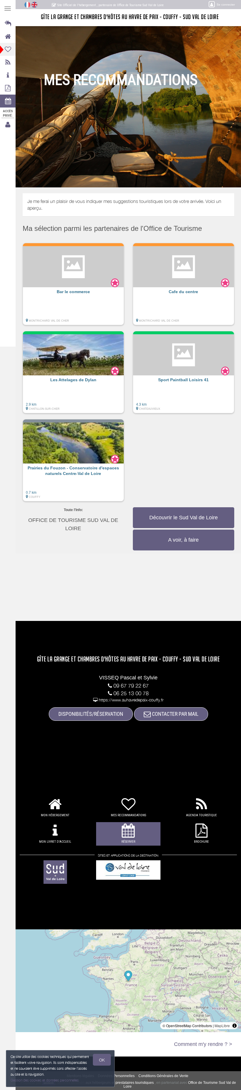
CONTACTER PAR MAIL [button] (174, 714)
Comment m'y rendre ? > (203, 1044)
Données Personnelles (116, 1076)
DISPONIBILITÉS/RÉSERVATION (90, 714)
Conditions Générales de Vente (163, 1076)
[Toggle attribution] (234, 1025)
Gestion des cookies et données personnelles (45, 1080)
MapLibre (222, 1025)
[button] (73, 287)
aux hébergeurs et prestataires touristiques (120, 1083)
